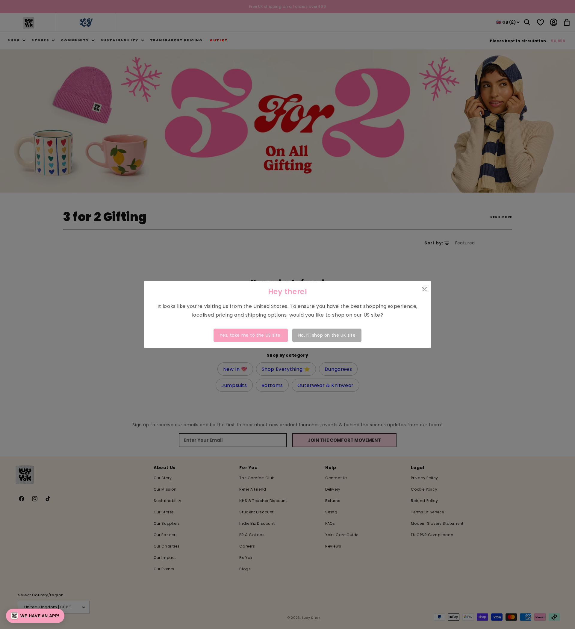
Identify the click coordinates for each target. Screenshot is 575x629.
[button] (35, 616)
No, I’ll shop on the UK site (327, 335)
